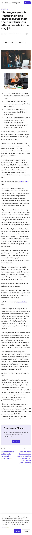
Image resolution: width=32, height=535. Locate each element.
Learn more (5, 527)
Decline (26, 531)
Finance (27, 2)
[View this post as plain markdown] (26, 34)
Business (4, 9)
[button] (2, 3)
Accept (17, 531)
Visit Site (16, 441)
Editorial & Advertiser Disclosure (15, 43)
